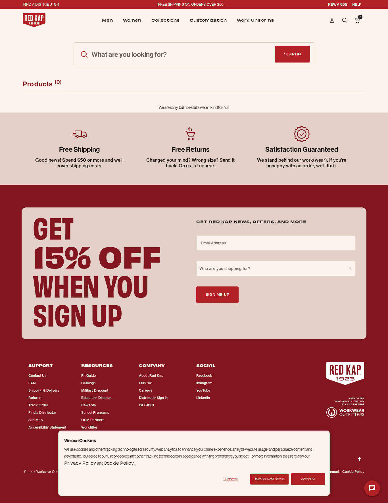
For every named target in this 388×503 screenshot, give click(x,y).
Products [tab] (42, 83)
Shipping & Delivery (43, 390)
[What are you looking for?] (345, 19)
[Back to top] (359, 454)
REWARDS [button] (337, 4)
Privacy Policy (80, 462)
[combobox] (275, 268)
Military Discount (94, 390)
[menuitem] (107, 20)
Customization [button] (208, 20)
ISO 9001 (146, 405)
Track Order (38, 405)
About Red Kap (151, 375)
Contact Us (37, 375)
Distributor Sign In (153, 398)
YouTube (203, 390)
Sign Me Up (217, 294)
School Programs (95, 412)
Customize (231, 479)
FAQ (32, 383)
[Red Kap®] (34, 20)
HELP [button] (357, 4)
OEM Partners (92, 420)
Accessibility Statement (47, 427)
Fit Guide (88, 375)
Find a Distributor (42, 412)
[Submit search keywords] (84, 54)
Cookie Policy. (119, 462)
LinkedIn (203, 398)
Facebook (204, 375)
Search (292, 53)
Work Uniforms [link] (255, 20)
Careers (145, 390)
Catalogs (88, 383)
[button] (332, 20)
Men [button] (107, 20)
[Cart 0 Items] (357, 21)
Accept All (308, 479)
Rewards (88, 405)
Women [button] (132, 20)
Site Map (35, 420)
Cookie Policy (353, 471)
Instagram (204, 383)
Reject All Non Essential (269, 479)
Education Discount (96, 398)
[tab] (43, 84)
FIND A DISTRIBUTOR (41, 4)
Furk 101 (146, 383)
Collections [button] (165, 20)
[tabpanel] (194, 107)
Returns (34, 398)
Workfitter (89, 427)
